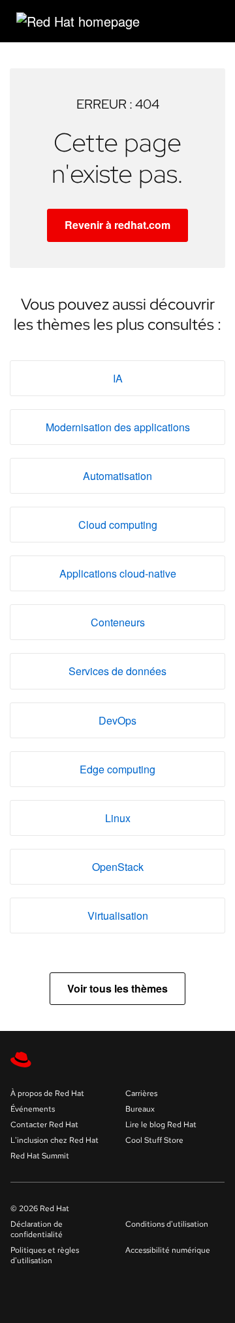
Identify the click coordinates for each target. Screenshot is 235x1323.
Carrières (141, 1093)
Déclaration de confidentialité (36, 1229)
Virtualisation (117, 915)
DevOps (117, 720)
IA (118, 378)
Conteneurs (118, 622)
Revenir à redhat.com (117, 224)
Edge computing (117, 769)
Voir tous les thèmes (117, 988)
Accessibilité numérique (167, 1250)
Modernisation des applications (118, 427)
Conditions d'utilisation (166, 1224)
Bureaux (140, 1109)
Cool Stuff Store (154, 1140)
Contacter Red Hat (44, 1124)
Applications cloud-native (117, 573)
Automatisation (117, 475)
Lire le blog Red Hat (160, 1124)
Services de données (117, 670)
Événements (32, 1109)
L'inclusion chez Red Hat (54, 1140)
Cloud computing (117, 524)
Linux (118, 817)
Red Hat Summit (39, 1156)
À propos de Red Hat (47, 1093)
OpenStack (118, 866)
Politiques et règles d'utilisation (44, 1255)
